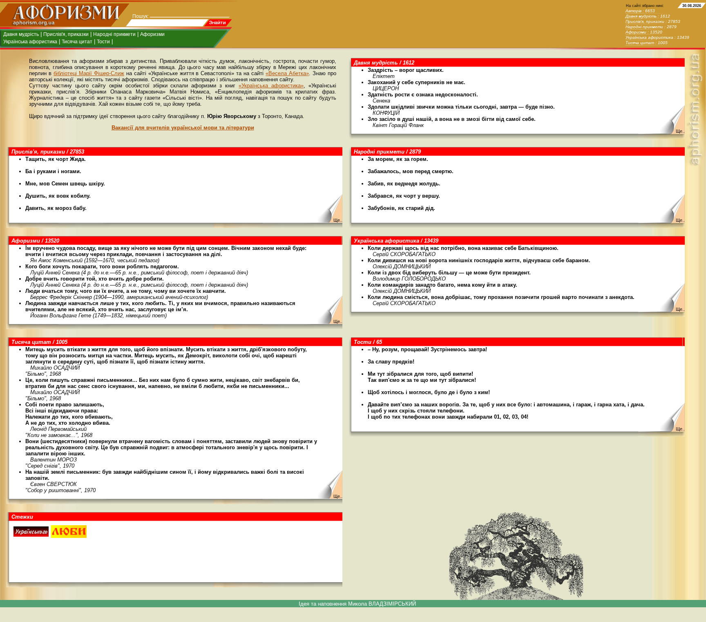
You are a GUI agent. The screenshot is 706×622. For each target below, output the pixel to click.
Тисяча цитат (77, 42)
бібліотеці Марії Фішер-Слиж (89, 73)
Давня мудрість (21, 34)
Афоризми (152, 34)
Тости (103, 42)
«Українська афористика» (271, 85)
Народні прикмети (114, 34)
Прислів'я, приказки (66, 34)
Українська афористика (30, 42)
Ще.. (680, 131)
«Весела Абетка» (287, 73)
